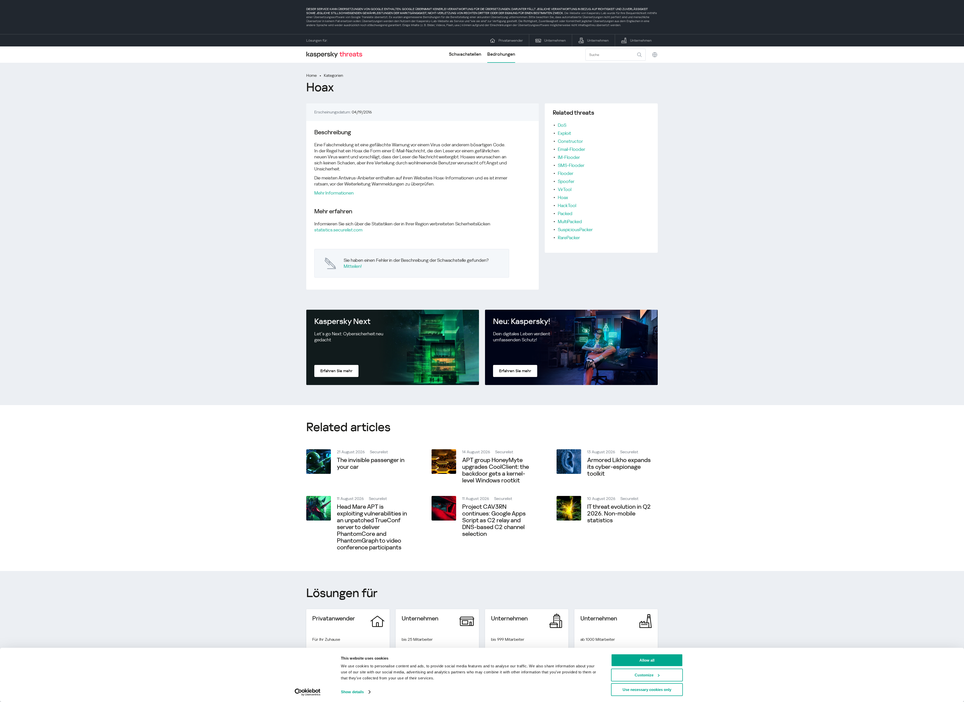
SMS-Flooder (571, 165)
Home (311, 75)
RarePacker (569, 237)
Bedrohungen (501, 54)
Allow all (646, 660)
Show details (352, 692)
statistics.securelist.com (338, 229)
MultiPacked (570, 221)
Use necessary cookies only (647, 689)
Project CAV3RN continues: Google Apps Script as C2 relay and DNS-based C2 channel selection (494, 520)
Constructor (570, 141)
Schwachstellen (465, 54)
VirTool (564, 189)
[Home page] (336, 54)
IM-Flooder (569, 157)
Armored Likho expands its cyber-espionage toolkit (619, 467)
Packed (565, 213)
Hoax (563, 197)
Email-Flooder (571, 149)
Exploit (564, 133)
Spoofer (566, 181)
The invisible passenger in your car (370, 463)
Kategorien (333, 75)
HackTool (567, 205)
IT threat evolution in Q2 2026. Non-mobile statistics (619, 513)
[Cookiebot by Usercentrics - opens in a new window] (308, 692)
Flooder (565, 173)
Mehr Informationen (334, 193)
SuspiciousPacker (575, 229)
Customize (644, 675)
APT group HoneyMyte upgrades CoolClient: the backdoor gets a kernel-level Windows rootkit (495, 470)
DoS (562, 125)
